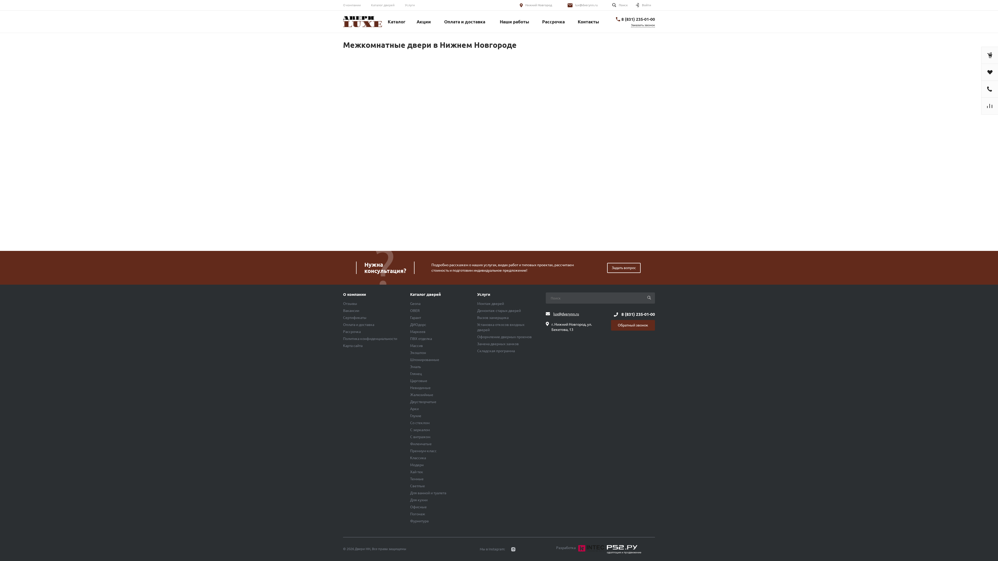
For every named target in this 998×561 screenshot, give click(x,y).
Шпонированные (424, 360)
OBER (415, 311)
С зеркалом (420, 430)
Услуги (410, 5)
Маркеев (417, 332)
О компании (352, 5)
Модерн (417, 465)
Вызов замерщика (493, 318)
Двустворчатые (423, 402)
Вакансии (351, 311)
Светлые (417, 486)
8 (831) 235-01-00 (638, 19)
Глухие (415, 416)
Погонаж (417, 514)
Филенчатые (421, 444)
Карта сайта (353, 346)
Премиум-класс (423, 451)
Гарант (415, 318)
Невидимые (420, 388)
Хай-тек (416, 472)
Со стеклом (420, 423)
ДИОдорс (418, 325)
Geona (415, 304)
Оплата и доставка (358, 325)
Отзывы (350, 304)
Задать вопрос (624, 268)
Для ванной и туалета (428, 493)
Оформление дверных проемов (504, 337)
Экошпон (418, 353)
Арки (414, 409)
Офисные (418, 507)
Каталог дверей (383, 5)
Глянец (416, 374)
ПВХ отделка (421, 339)
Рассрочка (352, 332)
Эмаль (415, 367)
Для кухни (419, 500)
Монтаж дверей (490, 304)
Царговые (418, 381)
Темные (417, 479)
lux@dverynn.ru (586, 5)
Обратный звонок (633, 325)
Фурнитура (419, 521)
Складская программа (496, 351)
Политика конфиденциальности (370, 339)
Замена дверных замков (498, 344)
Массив (416, 346)
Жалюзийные (421, 395)
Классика (418, 458)
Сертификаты (354, 318)
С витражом (420, 437)
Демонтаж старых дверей (499, 311)
